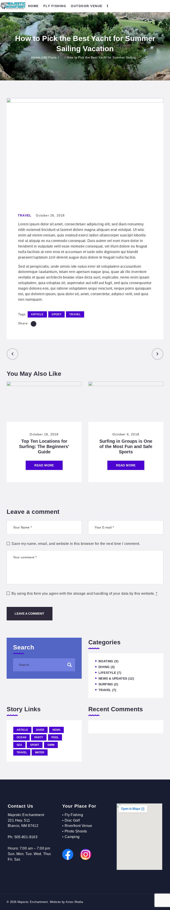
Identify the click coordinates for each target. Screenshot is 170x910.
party (38, 737)
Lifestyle (107, 672)
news (56, 729)
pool (55, 737)
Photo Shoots (76, 831)
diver (40, 729)
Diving (104, 667)
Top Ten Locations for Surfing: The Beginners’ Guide (44, 446)
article (37, 314)
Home (35, 57)
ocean (21, 737)
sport (57, 314)
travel (75, 314)
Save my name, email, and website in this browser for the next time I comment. (76, 544)
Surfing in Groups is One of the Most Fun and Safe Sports (125, 446)
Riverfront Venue (78, 826)
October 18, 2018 (44, 434)
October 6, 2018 (125, 434)
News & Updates (113, 678)
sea (19, 744)
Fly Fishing (74, 815)
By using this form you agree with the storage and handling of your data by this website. (84, 593)
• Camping (70, 837)
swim (50, 744)
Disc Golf (72, 820)
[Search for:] (44, 664)
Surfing (106, 684)
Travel (24, 215)
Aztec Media (74, 902)
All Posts (50, 57)
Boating (106, 661)
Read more (44, 465)
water (39, 752)
